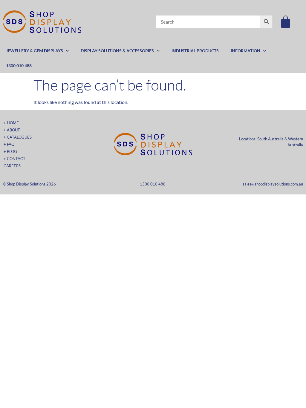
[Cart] (286, 22)
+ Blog (10, 151)
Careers (12, 165)
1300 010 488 (19, 65)
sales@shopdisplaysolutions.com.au (273, 184)
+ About (12, 130)
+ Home (11, 122)
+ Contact (14, 158)
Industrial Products (195, 50)
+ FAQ (9, 144)
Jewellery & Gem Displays (34, 50)
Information (245, 50)
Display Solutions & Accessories (117, 50)
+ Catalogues (18, 137)
